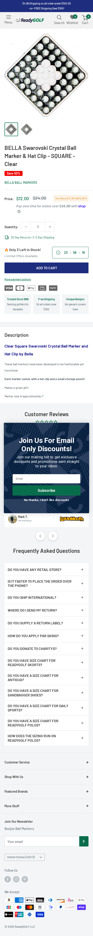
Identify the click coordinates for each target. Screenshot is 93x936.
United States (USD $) (21, 857)
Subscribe (46, 490)
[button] (40, 535)
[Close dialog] (84, 427)
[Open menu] (8, 17)
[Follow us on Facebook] (8, 879)
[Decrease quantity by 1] (26, 227)
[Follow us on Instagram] (16, 879)
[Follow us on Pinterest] (25, 879)
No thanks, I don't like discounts (46, 500)
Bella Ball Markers (21, 182)
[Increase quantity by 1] (50, 227)
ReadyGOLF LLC (25, 926)
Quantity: (11, 227)
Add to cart (46, 268)
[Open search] (59, 17)
